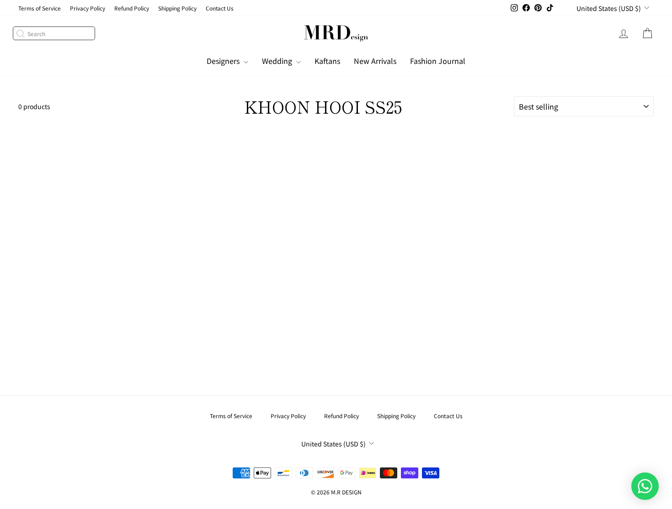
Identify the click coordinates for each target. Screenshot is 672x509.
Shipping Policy (177, 8)
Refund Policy (131, 8)
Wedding (278, 60)
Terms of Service (39, 8)
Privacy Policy (87, 8)
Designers (224, 60)
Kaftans (327, 60)
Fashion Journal (437, 60)
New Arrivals (375, 60)
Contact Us (220, 8)
